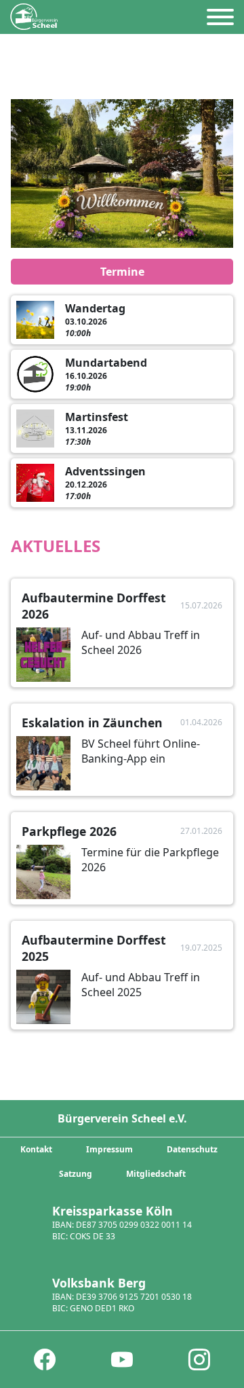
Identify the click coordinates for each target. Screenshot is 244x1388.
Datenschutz (192, 1149)
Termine (122, 271)
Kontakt (36, 1149)
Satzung (75, 1174)
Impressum (109, 1149)
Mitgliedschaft (156, 1174)
